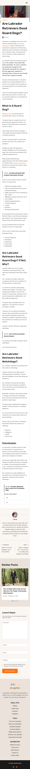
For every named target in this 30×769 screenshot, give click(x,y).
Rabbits (15, 706)
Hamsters (15, 711)
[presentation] (15, 577)
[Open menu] (26, 2)
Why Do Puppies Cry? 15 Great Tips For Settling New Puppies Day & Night (22, 549)
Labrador (5, 20)
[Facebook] (13, 767)
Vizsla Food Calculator (15, 724)
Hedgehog (15, 714)
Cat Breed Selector (15, 729)
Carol (7, 37)
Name (5, 645)
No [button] (7, 502)
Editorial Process (15, 745)
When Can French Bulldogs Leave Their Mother (7, 548)
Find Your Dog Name (15, 721)
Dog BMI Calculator (15, 726)
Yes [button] (7, 497)
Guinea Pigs (15, 708)
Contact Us (15, 753)
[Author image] (3, 37)
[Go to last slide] (4, 584)
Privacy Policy (15, 755)
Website (5, 660)
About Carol (15, 747)
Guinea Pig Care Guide (15, 737)
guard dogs (8, 113)
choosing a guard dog (18, 163)
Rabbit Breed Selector (15, 732)
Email (5, 652)
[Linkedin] (16, 767)
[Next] (26, 584)
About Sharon (15, 750)
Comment (6, 622)
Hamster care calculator (15, 734)
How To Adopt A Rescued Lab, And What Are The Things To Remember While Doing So (15, 591)
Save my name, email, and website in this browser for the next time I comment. (14, 665)
